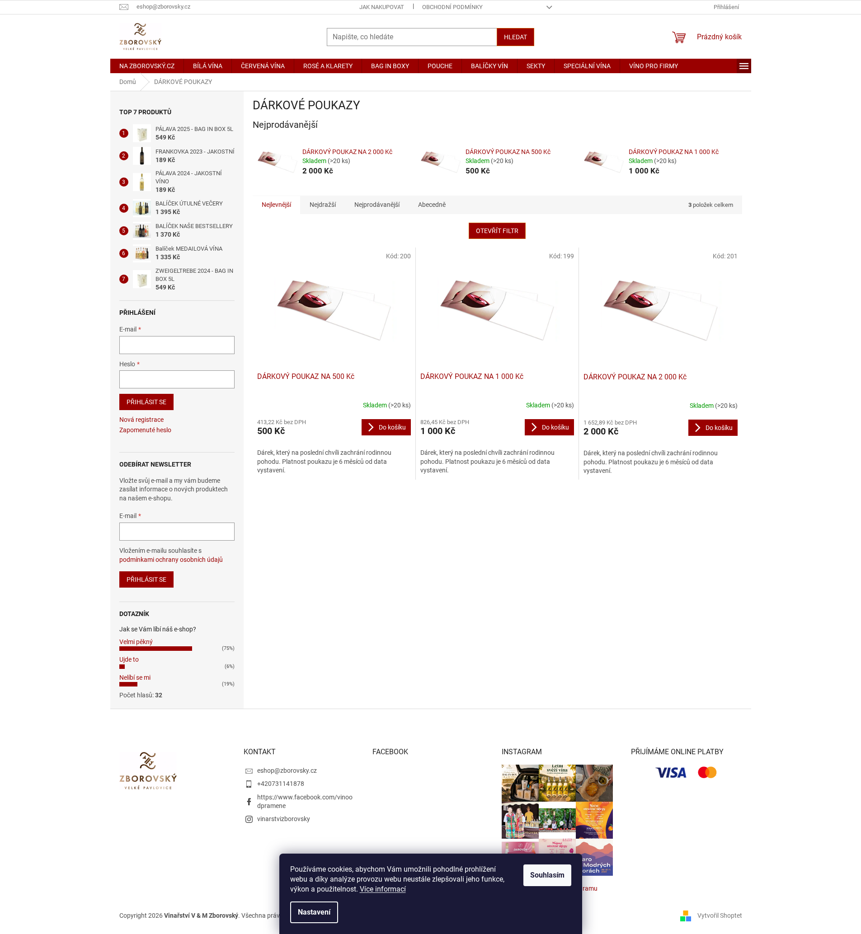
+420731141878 (280, 783)
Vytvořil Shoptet (719, 915)
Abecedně (432, 204)
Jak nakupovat (381, 7)
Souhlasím (547, 875)
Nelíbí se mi (135, 677)
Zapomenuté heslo (145, 430)
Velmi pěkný (136, 641)
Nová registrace (141, 419)
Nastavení (314, 912)
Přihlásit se (146, 402)
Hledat (515, 37)
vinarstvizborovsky (283, 818)
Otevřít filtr (497, 230)
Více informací (383, 889)
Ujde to (129, 659)
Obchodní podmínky (452, 7)
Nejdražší (323, 204)
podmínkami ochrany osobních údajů (171, 559)
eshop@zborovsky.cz (287, 770)
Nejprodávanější (377, 204)
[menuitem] (146, 66)
